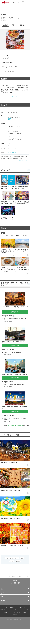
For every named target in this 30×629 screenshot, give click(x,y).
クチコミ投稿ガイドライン (17, 610)
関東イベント (22, 576)
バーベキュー (10, 425)
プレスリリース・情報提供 (14, 612)
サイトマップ (5, 607)
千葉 (22, 558)
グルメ (12, 561)
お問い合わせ (4, 612)
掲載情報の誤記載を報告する (23, 161)
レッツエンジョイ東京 (6, 576)
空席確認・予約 (15, 312)
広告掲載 (24, 612)
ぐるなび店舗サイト (12, 152)
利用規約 (12, 607)
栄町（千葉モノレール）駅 (12, 558)
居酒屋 (18, 561)
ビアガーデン (19, 425)
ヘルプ (26, 610)
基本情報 (4, 105)
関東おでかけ (15, 576)
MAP (9, 119)
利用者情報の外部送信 (4, 610)
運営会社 (15, 615)
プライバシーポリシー (20, 607)
